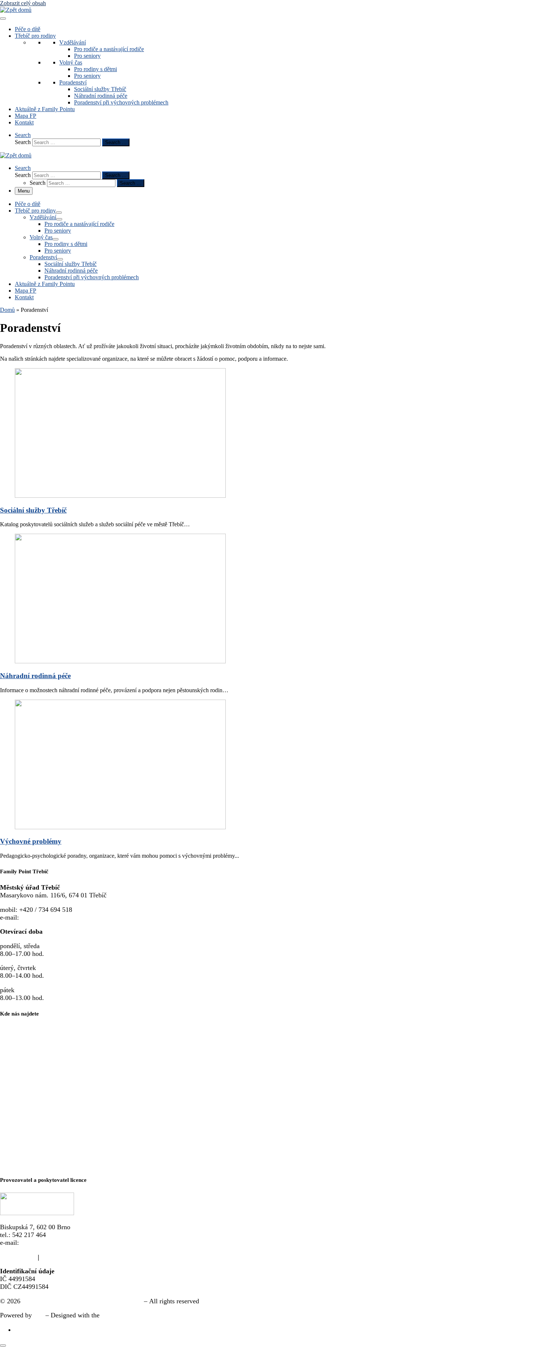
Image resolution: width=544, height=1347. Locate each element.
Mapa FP (25, 116)
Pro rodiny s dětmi (95, 69)
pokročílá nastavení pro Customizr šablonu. (159, 1315)
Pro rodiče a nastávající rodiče (109, 49)
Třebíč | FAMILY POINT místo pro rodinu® (82, 1301)
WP (39, 1315)
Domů (7, 310)
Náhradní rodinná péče (100, 96)
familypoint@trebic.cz (51, 917)
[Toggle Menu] (3, 18)
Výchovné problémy (30, 841)
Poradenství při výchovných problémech (121, 102)
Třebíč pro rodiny (35, 36)
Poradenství (73, 82)
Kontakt (24, 122)
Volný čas (70, 62)
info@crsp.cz (39, 1242)
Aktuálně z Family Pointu (45, 109)
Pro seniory (87, 56)
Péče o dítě (27, 29)
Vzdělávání (72, 42)
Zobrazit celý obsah (23, 3)
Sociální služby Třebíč (100, 89)
